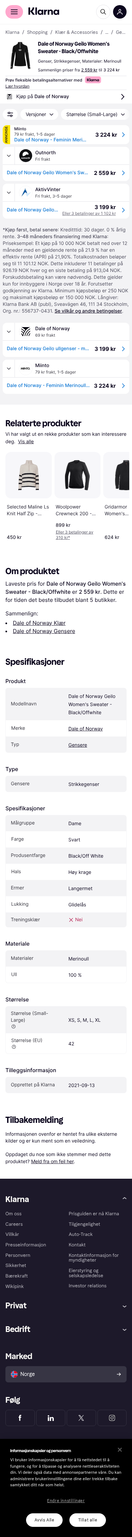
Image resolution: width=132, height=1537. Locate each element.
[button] (20, 55)
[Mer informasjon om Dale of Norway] (8, 331)
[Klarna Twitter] (81, 1418)
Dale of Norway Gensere (44, 631)
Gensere (77, 745)
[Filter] (10, 114)
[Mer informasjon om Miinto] (8, 368)
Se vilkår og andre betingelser (88, 311)
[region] (66, 1488)
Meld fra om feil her (52, 1161)
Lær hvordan (17, 86)
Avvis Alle (44, 1520)
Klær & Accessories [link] (76, 32)
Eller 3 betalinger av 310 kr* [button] (74, 534)
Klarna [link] (12, 32)
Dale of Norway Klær (39, 622)
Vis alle (26, 442)
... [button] (106, 32)
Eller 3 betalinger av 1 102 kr (89, 213)
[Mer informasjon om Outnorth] (8, 155)
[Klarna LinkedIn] (51, 1418)
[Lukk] (119, 1449)
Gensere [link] (121, 32)
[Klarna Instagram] (112, 1418)
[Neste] (117, 494)
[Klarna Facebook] (20, 1418)
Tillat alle (87, 1520)
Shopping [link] (37, 32)
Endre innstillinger (66, 1500)
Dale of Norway (85, 729)
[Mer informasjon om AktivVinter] (8, 192)
